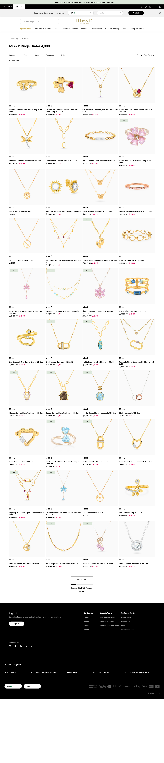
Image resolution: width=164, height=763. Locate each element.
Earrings (84, 29)
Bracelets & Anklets (70, 29)
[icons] (10, 647)
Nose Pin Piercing (112, 29)
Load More (82, 579)
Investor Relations (107, 618)
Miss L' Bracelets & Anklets (140, 672)
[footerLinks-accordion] (19, 672)
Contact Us (125, 622)
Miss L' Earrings (104, 672)
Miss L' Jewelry (10, 672)
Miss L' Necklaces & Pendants (47, 672)
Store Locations (127, 630)
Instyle (86, 622)
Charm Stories (96, 29)
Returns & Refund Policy (109, 626)
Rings (57, 29)
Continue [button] (136, 13)
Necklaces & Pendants (43, 29)
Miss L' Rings (72, 672)
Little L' (125, 29)
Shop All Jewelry (137, 29)
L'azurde (11, 39)
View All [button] (82, 591)
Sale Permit (126, 618)
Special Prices (25, 29)
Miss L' (86, 626)
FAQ (123, 626)
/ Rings (16, 39)
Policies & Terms (107, 622)
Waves (86, 630)
